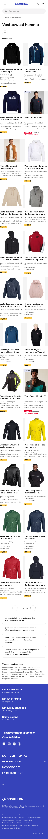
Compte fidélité (11, 737)
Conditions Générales (34, 817)
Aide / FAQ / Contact (31, 825)
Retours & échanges (14, 709)
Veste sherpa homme (18, 670)
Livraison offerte (12, 691)
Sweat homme (20, 667)
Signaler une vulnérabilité (11, 828)
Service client (10, 718)
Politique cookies (23, 823)
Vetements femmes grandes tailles (23, 674)
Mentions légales (8, 820)
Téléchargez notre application (18, 732)
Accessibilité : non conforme (12, 825)
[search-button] (7, 11)
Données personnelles (24, 820)
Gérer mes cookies (8, 823)
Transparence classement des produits (15, 815)
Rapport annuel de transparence (13, 817)
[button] (11, 485)
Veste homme (7, 667)
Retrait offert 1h (11, 700)
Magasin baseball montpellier (21, 672)
